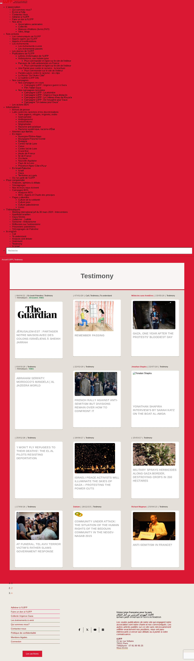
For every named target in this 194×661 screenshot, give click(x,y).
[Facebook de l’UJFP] (79, 630)
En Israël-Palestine (35, 296)
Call (87, 296)
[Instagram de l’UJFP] (102, 630)
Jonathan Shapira (139, 367)
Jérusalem (33, 298)
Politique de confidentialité (23, 633)
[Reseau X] (87, 630)
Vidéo (41, 298)
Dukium (76, 507)
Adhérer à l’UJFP (19, 607)
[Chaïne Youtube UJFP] (95, 630)
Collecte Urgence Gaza (22, 616)
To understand (106, 296)
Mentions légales (19, 637)
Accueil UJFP (7, 260)
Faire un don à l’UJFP (21, 611)
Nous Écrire (122, 648)
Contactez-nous (18, 628)
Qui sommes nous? (20, 624)
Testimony (48, 296)
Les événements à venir (22, 620)
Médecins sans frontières (142, 296)
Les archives (32, 653)
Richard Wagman (138, 507)
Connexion (16, 641)
